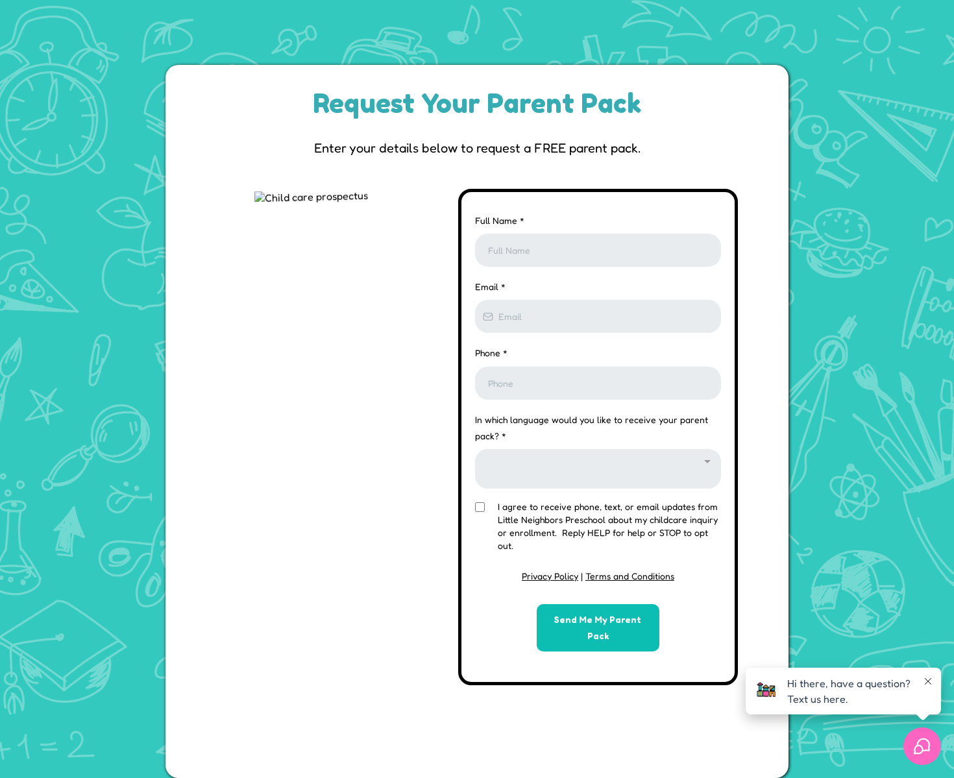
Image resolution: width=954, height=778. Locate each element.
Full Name (499, 220)
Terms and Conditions (629, 575)
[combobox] (598, 469)
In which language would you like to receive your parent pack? (591, 427)
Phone (491, 352)
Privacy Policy (550, 575)
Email (490, 286)
